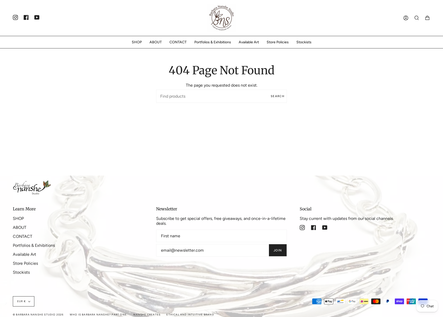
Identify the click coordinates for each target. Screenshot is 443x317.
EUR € (21, 301)
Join (278, 250)
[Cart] (427, 18)
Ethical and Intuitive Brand (190, 314)
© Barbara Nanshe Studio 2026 (38, 314)
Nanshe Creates (146, 314)
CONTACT (22, 236)
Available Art (24, 254)
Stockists (21, 272)
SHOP (18, 218)
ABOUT (19, 227)
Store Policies (25, 263)
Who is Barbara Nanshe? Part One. (98, 314)
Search (277, 96)
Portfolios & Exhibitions (34, 245)
